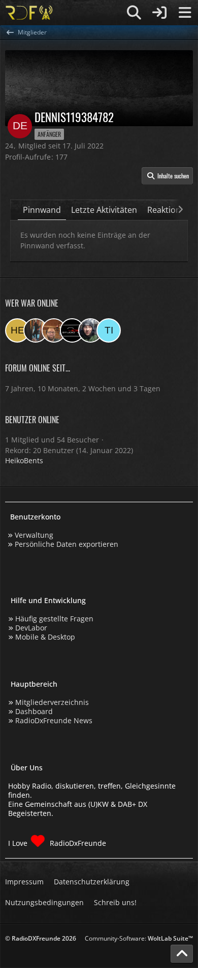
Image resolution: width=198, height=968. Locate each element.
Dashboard (34, 711)
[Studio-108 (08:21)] (72, 330)
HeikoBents (24, 460)
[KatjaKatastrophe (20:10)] (35, 330)
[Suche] (134, 13)
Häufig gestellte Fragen (54, 618)
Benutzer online (32, 420)
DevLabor (31, 627)
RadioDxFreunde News (53, 720)
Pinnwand (42, 209)
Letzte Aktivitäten (104, 209)
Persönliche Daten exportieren (66, 544)
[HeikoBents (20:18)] (17, 330)
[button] (167, 175)
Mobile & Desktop (45, 637)
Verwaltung (34, 535)
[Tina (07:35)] (108, 330)
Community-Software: (139, 938)
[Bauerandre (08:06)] (90, 330)
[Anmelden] (159, 12)
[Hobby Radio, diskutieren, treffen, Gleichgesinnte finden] (29, 13)
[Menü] (185, 13)
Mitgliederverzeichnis (52, 702)
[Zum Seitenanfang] (182, 954)
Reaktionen (168, 209)
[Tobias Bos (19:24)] (54, 330)
